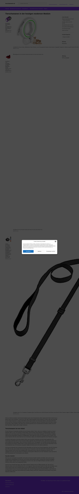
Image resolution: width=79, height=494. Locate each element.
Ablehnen (39, 251)
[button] (55, 241)
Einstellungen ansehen (50, 251)
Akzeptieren (28, 251)
